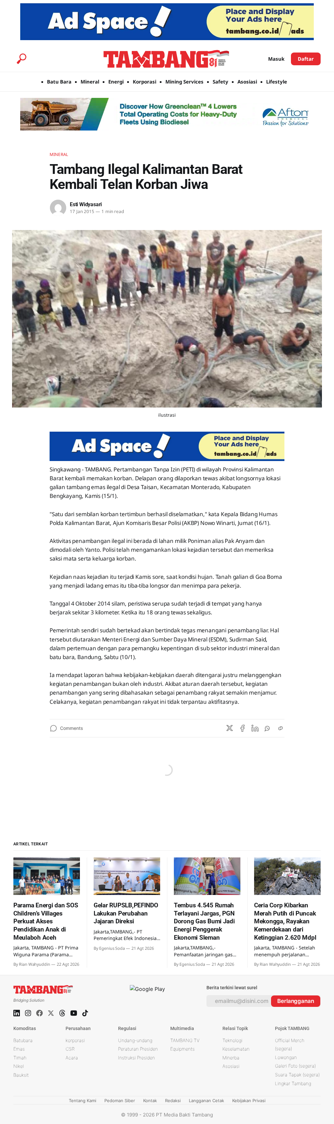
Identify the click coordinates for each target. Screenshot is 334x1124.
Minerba (230, 1057)
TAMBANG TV (185, 1040)
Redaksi (173, 1100)
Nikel (18, 1066)
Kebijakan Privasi (249, 1100)
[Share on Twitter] (230, 728)
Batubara (23, 1040)
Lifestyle (276, 81)
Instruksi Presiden (136, 1057)
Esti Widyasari (86, 204)
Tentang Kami (82, 1100)
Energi (116, 81)
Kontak (150, 1100)
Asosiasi (247, 81)
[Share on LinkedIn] (255, 728)
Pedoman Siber (119, 1100)
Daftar (306, 58)
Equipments (182, 1049)
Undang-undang (135, 1040)
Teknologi (232, 1040)
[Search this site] (21, 59)
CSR (70, 1049)
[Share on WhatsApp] (268, 728)
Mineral (90, 81)
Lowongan (286, 1057)
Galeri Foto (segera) (295, 1066)
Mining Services (184, 81)
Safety (220, 81)
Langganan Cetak (206, 1100)
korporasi (75, 1040)
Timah (19, 1057)
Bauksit (21, 1075)
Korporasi (144, 81)
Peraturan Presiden (138, 1049)
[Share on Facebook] (242, 728)
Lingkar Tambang (293, 1083)
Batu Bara (59, 81)
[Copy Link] (280, 728)
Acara (72, 1057)
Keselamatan (236, 1049)
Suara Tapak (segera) (297, 1074)
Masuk (276, 58)
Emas (19, 1049)
